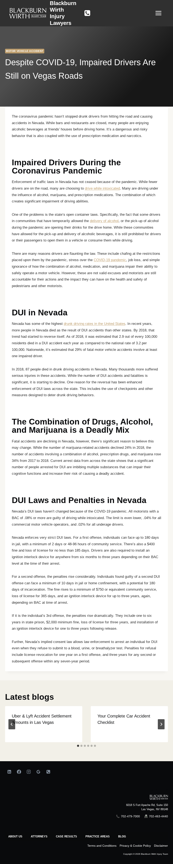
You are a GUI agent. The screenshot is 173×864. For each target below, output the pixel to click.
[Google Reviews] (38, 772)
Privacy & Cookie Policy (135, 845)
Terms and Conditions (101, 845)
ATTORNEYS (39, 836)
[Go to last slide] (11, 724)
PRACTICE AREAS (97, 836)
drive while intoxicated (102, 188)
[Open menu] (160, 13)
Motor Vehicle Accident (24, 51)
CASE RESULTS (66, 836)
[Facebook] (19, 772)
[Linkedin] (9, 772)
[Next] (161, 724)
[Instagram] (28, 772)
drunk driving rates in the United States (94, 324)
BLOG (122, 836)
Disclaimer (161, 845)
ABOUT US (15, 836)
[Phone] (87, 13)
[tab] (78, 746)
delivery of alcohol (104, 221)
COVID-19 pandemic (110, 260)
